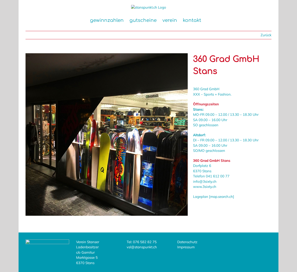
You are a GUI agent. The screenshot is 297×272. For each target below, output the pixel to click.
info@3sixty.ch (204, 181)
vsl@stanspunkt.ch (142, 247)
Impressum (186, 247)
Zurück (266, 35)
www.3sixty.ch (204, 186)
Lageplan (201, 196)
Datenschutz (187, 242)
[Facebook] (235, 244)
